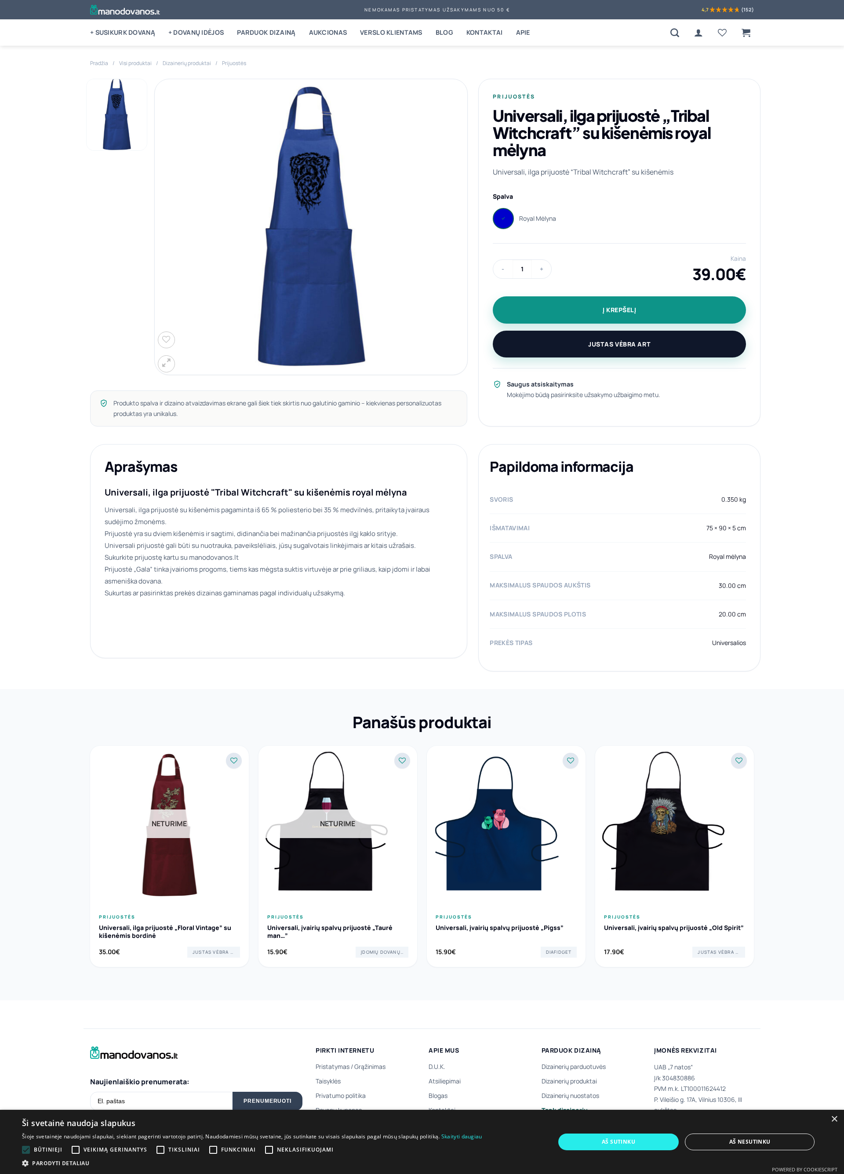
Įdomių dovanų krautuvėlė (384, 952)
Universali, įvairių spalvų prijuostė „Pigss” (500, 928)
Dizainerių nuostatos (570, 1095)
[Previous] (90, 859)
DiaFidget (559, 952)
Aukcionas (328, 32)
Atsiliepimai (445, 1081)
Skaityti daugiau (461, 1136)
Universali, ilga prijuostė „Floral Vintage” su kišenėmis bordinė (165, 932)
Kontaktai (484, 32)
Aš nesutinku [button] (750, 1141)
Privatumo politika (341, 1095)
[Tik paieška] (675, 32)
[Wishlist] (722, 32)
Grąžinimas (370, 1066)
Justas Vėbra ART (619, 344)
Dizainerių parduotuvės (574, 1066)
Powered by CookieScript (804, 1169)
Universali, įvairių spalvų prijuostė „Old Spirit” (674, 928)
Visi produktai (135, 63)
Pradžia (99, 63)
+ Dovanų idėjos (196, 32)
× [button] (834, 1119)
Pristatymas (332, 1066)
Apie (523, 32)
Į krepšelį (620, 310)
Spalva (503, 196)
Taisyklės (328, 1081)
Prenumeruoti (268, 1101)
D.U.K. (437, 1066)
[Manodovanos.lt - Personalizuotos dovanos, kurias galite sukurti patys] (125, 10)
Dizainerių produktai (187, 63)
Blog (444, 32)
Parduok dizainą (266, 32)
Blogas (438, 1095)
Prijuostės (234, 63)
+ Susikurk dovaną (122, 32)
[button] (746, 32)
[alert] (422, 1142)
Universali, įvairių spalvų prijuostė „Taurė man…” (330, 932)
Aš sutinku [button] (618, 1141)
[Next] (753, 859)
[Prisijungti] (698, 32)
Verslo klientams (391, 32)
